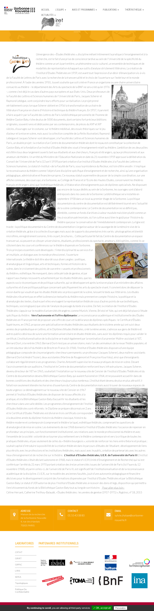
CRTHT (18, 552)
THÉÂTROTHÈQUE (133, 9)
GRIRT (18, 558)
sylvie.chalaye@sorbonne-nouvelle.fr (128, 518)
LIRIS (17, 570)
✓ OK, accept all (102, 608)
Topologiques (21, 583)
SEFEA (18, 577)
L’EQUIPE (60, 9)
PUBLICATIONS (110, 9)
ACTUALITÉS (47, 15)
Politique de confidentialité (22, 590)
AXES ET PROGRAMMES (83, 9)
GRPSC (18, 564)
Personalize (120, 608)
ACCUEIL (45, 9)
